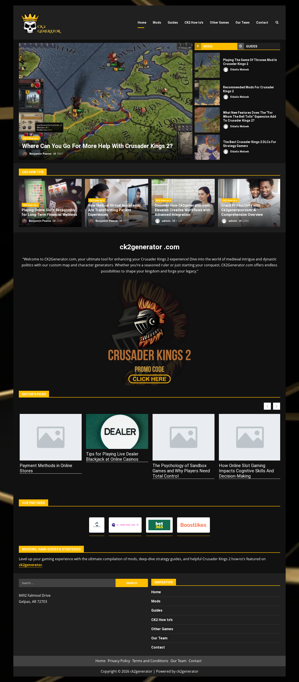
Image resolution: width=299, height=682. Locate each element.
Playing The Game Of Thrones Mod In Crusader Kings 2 (207, 65)
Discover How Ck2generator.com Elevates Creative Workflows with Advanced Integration (182, 210)
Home (142, 22)
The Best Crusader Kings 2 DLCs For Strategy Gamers (207, 147)
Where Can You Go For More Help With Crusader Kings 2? (105, 101)
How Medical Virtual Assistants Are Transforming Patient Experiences (114, 210)
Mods (157, 22)
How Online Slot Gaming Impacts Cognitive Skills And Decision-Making (245, 471)
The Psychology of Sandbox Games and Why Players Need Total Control (180, 471)
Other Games (219, 22)
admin (166, 221)
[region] (57, 648)
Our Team (243, 22)
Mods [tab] (207, 46)
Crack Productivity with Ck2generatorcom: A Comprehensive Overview (242, 210)
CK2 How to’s (194, 22)
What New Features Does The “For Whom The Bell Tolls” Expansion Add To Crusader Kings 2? (207, 120)
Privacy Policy (119, 660)
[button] (276, 406)
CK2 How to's (30, 138)
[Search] (277, 22)
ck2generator (30, 564)
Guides (173, 22)
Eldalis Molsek (239, 69)
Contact (262, 22)
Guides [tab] (251, 46)
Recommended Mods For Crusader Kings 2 (207, 92)
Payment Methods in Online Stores (45, 468)
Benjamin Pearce (40, 153)
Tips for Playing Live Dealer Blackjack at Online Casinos (111, 456)
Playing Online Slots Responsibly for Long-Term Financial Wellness (49, 212)
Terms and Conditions (150, 660)
